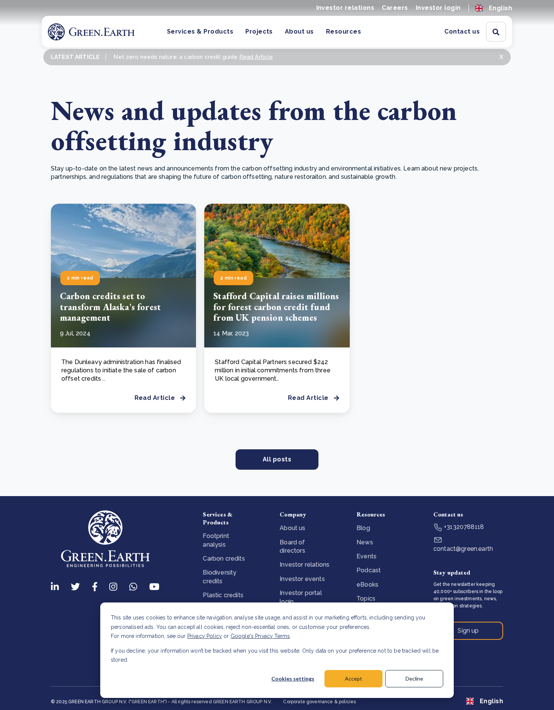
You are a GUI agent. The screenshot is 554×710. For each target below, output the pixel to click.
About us (299, 31)
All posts (277, 459)
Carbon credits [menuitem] (224, 558)
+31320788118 (463, 526)
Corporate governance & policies (319, 701)
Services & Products (200, 31)
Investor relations (345, 7)
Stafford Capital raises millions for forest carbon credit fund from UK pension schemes (276, 307)
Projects (259, 31)
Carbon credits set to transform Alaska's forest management (110, 307)
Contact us (462, 31)
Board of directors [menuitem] (292, 546)
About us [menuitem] (292, 528)
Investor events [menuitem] (302, 578)
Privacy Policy (204, 636)
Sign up (468, 630)
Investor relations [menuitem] (304, 564)
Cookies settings (292, 678)
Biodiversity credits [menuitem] (219, 576)
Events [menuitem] (366, 556)
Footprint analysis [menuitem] (216, 540)
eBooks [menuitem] (367, 584)
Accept (353, 678)
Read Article (256, 57)
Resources (343, 31)
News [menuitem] (365, 542)
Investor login (438, 7)
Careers (395, 7)
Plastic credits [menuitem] (223, 595)
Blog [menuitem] (363, 528)
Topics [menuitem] (366, 598)
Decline (414, 678)
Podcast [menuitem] (369, 570)
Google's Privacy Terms (260, 636)
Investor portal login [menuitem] (300, 597)
